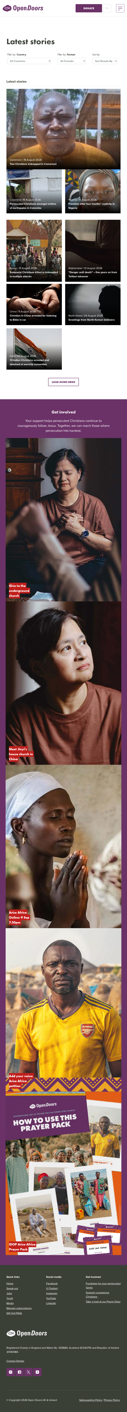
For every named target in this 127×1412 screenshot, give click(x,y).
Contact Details (15, 1361)
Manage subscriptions (19, 1308)
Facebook (52, 1283)
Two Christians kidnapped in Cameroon (33, 164)
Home (9, 1283)
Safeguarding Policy (90, 1400)
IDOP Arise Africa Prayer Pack (22, 1246)
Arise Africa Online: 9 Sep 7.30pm (19, 917)
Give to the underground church (19, 591)
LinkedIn (51, 1303)
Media (10, 1303)
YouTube (51, 1298)
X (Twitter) (52, 1288)
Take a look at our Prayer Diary (103, 1301)
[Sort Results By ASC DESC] (104, 61)
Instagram (51, 1293)
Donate (89, 8)
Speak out (12, 1288)
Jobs (9, 1293)
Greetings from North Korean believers (91, 320)
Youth (9, 1298)
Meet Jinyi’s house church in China (21, 754)
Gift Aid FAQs (14, 1313)
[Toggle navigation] (120, 8)
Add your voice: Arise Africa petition (21, 1081)
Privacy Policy (112, 1400)
